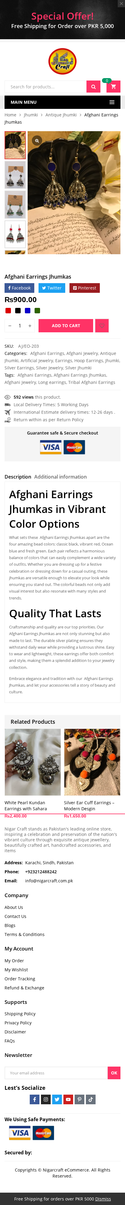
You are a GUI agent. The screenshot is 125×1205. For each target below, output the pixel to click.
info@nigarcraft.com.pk (49, 881)
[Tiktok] (91, 1099)
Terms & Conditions (25, 934)
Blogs (10, 925)
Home (10, 115)
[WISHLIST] (102, 325)
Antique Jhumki (61, 115)
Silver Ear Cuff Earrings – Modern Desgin (89, 805)
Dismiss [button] (103, 1199)
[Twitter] (57, 1099)
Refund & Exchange (24, 988)
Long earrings (52, 382)
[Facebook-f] (34, 1099)
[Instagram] (46, 1099)
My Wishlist (16, 970)
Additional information (60, 476)
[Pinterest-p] (79, 1099)
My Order (14, 960)
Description (18, 476)
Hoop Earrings (88, 360)
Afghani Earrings (47, 353)
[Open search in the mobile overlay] (52, 86)
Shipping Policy (20, 1014)
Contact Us (15, 916)
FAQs (10, 1041)
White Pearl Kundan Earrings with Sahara (26, 805)
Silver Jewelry (49, 368)
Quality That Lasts (55, 613)
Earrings (63, 360)
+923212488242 (41, 871)
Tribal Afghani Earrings (91, 382)
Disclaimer (15, 1032)
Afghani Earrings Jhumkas (80, 375)
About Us (14, 907)
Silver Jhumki (78, 368)
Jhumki (31, 115)
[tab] (18, 477)
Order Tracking (20, 979)
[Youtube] (68, 1099)
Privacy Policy (18, 1023)
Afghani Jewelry (82, 353)
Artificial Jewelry (37, 360)
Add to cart (66, 325)
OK (114, 1073)
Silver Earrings (19, 368)
